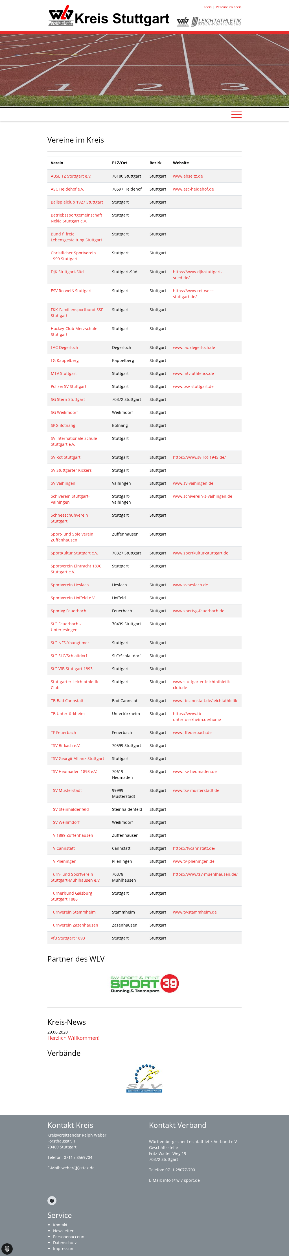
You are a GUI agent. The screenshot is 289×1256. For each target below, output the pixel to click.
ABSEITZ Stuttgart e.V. (71, 176)
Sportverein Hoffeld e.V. (73, 597)
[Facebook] (51, 1200)
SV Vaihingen (63, 483)
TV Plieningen (63, 861)
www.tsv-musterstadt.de (196, 790)
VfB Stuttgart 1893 (68, 938)
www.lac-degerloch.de (194, 347)
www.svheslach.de (190, 584)
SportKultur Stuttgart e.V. (74, 553)
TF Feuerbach (63, 732)
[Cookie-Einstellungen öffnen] (7, 1249)
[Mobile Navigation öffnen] (236, 115)
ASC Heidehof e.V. (67, 189)
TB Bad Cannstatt (67, 700)
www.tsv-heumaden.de (195, 771)
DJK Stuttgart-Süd (67, 271)
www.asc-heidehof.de (193, 189)
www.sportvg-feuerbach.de (198, 610)
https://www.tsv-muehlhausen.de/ (205, 874)
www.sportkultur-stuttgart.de (200, 553)
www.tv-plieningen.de (193, 861)
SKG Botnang (63, 425)
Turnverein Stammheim (73, 912)
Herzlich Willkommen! (73, 1037)
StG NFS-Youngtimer (70, 642)
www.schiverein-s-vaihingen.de (202, 496)
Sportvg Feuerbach (68, 610)
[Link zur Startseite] (108, 15)
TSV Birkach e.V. (65, 745)
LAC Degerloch (64, 347)
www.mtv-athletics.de (193, 373)
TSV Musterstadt (66, 790)
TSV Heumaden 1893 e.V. (74, 771)
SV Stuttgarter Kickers (71, 470)
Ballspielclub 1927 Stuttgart (77, 202)
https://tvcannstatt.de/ (194, 848)
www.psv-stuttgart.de (193, 386)
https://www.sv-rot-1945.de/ (199, 457)
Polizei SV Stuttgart (68, 386)
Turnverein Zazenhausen (74, 925)
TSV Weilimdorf (65, 822)
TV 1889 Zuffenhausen (72, 835)
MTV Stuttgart (64, 373)
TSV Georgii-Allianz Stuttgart (77, 758)
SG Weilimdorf (64, 412)
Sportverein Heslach (70, 584)
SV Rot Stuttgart (65, 457)
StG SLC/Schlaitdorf (69, 655)
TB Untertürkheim (68, 713)
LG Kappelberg (65, 360)
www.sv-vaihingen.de (193, 483)
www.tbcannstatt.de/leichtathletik (205, 700)
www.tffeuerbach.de (192, 732)
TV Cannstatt (63, 848)
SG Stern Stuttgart (68, 399)
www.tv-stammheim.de (195, 912)
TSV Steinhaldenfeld (70, 809)
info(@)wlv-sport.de (181, 1180)
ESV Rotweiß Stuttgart (71, 290)
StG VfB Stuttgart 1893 (72, 668)
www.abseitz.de (188, 176)
